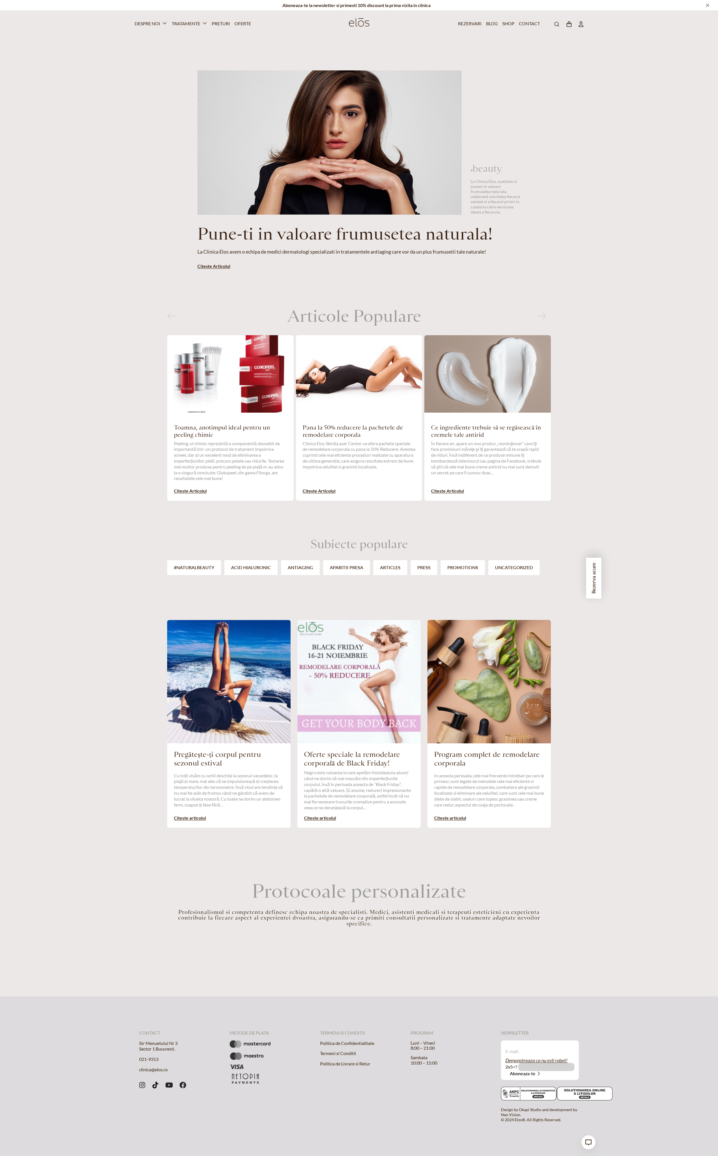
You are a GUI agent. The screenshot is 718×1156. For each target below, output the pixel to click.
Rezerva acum (593, 578)
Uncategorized (514, 567)
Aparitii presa (346, 567)
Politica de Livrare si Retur (345, 1063)
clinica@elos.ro (153, 1069)
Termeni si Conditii (338, 1053)
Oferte (241, 23)
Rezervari (468, 23)
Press (424, 567)
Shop (507, 23)
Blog (491, 23)
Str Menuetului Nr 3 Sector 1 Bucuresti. (158, 1046)
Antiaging (300, 567)
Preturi (220, 23)
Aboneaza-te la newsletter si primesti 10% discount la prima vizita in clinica (356, 5)
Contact (528, 23)
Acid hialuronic (251, 567)
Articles (390, 567)
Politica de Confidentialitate (347, 1043)
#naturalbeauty (194, 567)
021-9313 (148, 1059)
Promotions (462, 567)
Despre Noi (147, 23)
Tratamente (186, 23)
